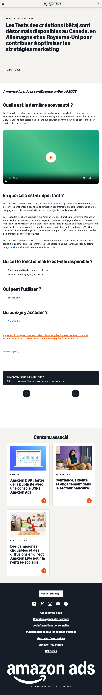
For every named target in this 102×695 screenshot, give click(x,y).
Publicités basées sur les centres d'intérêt (51, 632)
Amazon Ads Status (51, 644)
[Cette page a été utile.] (75, 394)
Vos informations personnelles (51, 625)
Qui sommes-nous (51, 613)
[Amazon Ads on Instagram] (50, 604)
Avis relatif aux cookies (51, 638)
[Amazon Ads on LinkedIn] (34, 604)
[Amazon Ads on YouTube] (58, 604)
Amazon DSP (14, 321)
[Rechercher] (98, 3)
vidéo (16, 247)
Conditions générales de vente (51, 619)
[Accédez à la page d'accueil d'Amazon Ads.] (51, 672)
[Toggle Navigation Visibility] (3, 3)
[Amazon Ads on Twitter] (42, 604)
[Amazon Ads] (50, 3)
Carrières (51, 651)
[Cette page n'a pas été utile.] (26, 394)
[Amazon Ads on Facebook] (66, 604)
